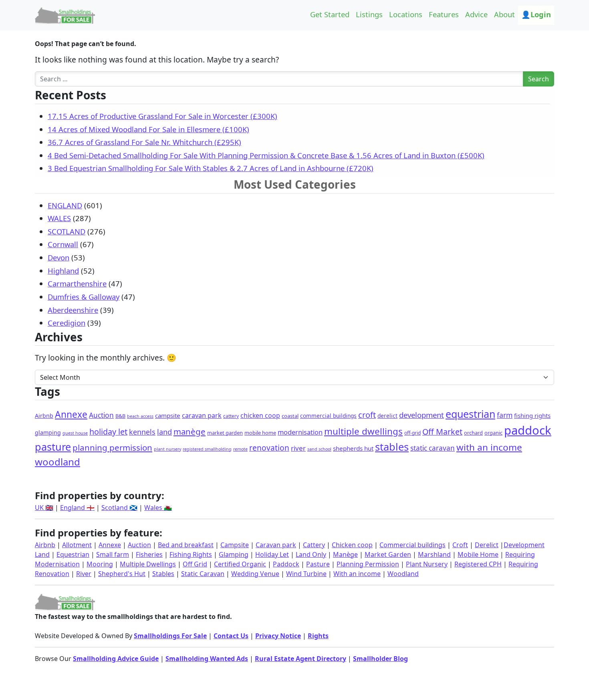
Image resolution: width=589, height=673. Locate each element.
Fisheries (149, 554)
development (421, 415)
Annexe (71, 414)
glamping (48, 432)
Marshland (434, 554)
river (298, 448)
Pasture (318, 564)
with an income (489, 447)
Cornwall (63, 244)
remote (240, 449)
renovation (269, 448)
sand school (319, 449)
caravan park (202, 415)
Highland (63, 271)
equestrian (470, 414)
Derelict (486, 544)
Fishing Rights (190, 554)
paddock (527, 430)
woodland (57, 461)
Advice (476, 14)
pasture (53, 446)
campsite (167, 415)
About (504, 14)
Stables (163, 573)
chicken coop (260, 415)
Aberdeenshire (73, 310)
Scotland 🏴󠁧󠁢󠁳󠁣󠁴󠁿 (119, 507)
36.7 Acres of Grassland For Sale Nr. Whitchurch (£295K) (144, 142)
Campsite (234, 544)
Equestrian (72, 554)
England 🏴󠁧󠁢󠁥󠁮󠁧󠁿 (77, 507)
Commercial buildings (412, 544)
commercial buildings (328, 415)
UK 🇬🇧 (44, 507)
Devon (58, 257)
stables (392, 446)
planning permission (112, 447)
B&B (120, 415)
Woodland (403, 573)
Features (444, 14)
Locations (405, 14)
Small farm (112, 554)
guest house (75, 433)
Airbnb (44, 415)
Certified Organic (240, 564)
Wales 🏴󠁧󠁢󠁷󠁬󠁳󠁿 (158, 507)
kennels (142, 432)
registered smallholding (207, 449)
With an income (357, 573)
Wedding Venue (255, 573)
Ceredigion (66, 323)
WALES (59, 218)
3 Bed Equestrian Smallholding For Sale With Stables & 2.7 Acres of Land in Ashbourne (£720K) (210, 168)
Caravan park (276, 544)
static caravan (432, 448)
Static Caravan (202, 573)
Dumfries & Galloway (83, 297)
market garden (225, 432)
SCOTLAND (66, 231)
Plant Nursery (427, 564)
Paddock (286, 564)
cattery (231, 416)
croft (367, 414)
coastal (290, 415)
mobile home (260, 432)
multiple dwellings (363, 431)
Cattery (314, 544)
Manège (345, 554)
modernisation (300, 432)
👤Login (536, 14)
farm (504, 415)
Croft (460, 544)
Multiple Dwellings (148, 564)
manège (189, 431)
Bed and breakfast (186, 544)
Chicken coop (352, 544)
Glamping (233, 554)
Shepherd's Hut (121, 573)
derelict (387, 415)
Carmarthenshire (77, 283)
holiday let (108, 431)
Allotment (77, 544)
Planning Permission (368, 564)
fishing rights (532, 415)
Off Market (442, 431)
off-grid (412, 432)
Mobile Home (478, 554)
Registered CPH (478, 564)
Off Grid (195, 564)
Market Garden (388, 554)
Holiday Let (272, 554)
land (164, 432)
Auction (101, 415)
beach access (140, 416)
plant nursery (167, 449)
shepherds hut (353, 448)
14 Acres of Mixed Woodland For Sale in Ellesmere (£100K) (148, 129)
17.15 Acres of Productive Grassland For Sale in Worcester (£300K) (162, 116)
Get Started (329, 14)
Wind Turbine (306, 573)
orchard (473, 432)
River (83, 573)
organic (493, 432)
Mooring (100, 564)
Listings (369, 14)
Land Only (311, 554)
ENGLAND (65, 205)
